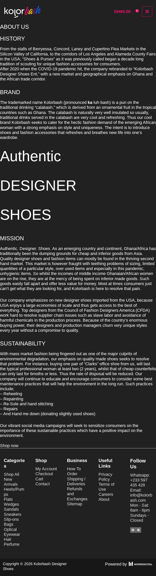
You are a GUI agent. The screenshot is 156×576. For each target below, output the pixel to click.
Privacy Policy (105, 477)
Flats (8, 499)
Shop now (9, 445)
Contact (42, 483)
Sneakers (12, 514)
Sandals (11, 509)
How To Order (74, 471)
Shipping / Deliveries (76, 481)
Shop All (11, 474)
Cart (39, 479)
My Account (46, 468)
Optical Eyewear (12, 532)
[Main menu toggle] (147, 11)
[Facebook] (133, 530)
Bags (8, 524)
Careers (106, 494)
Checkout (44, 473)
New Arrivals (11, 482)
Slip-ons (11, 519)
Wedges (11, 504)
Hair (7, 539)
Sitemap (74, 503)
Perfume (11, 544)
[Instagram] (138, 530)
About (104, 499)
